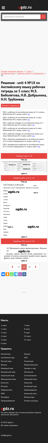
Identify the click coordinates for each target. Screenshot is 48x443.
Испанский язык (30, 379)
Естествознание (30, 375)
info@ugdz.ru (6, 435)
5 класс (4, 340)
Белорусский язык (8, 372)
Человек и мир (30, 368)
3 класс (4, 332)
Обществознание (31, 365)
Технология (28, 372)
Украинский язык (8, 375)
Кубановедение (30, 390)
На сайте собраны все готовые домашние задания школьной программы (21, 413)
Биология (4, 383)
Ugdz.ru (10, 422)
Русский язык (6, 361)
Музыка (27, 354)
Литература (28, 361)
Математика (5, 354)
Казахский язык (30, 393)
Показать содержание (10, 105)
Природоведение (8, 401)
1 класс (4, 325)
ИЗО (26, 357)
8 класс (27, 329)
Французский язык (8, 379)
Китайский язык (30, 386)
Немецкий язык (7, 368)
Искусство (28, 383)
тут (29, 114)
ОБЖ (3, 393)
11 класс (27, 340)
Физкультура (29, 397)
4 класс (4, 336)
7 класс (27, 325)
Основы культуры (31, 401)
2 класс (4, 329)
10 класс (27, 336)
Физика (4, 365)
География (5, 397)
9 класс (27, 332)
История (4, 386)
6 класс (4, 343)
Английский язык (7, 357)
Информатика (6, 390)
